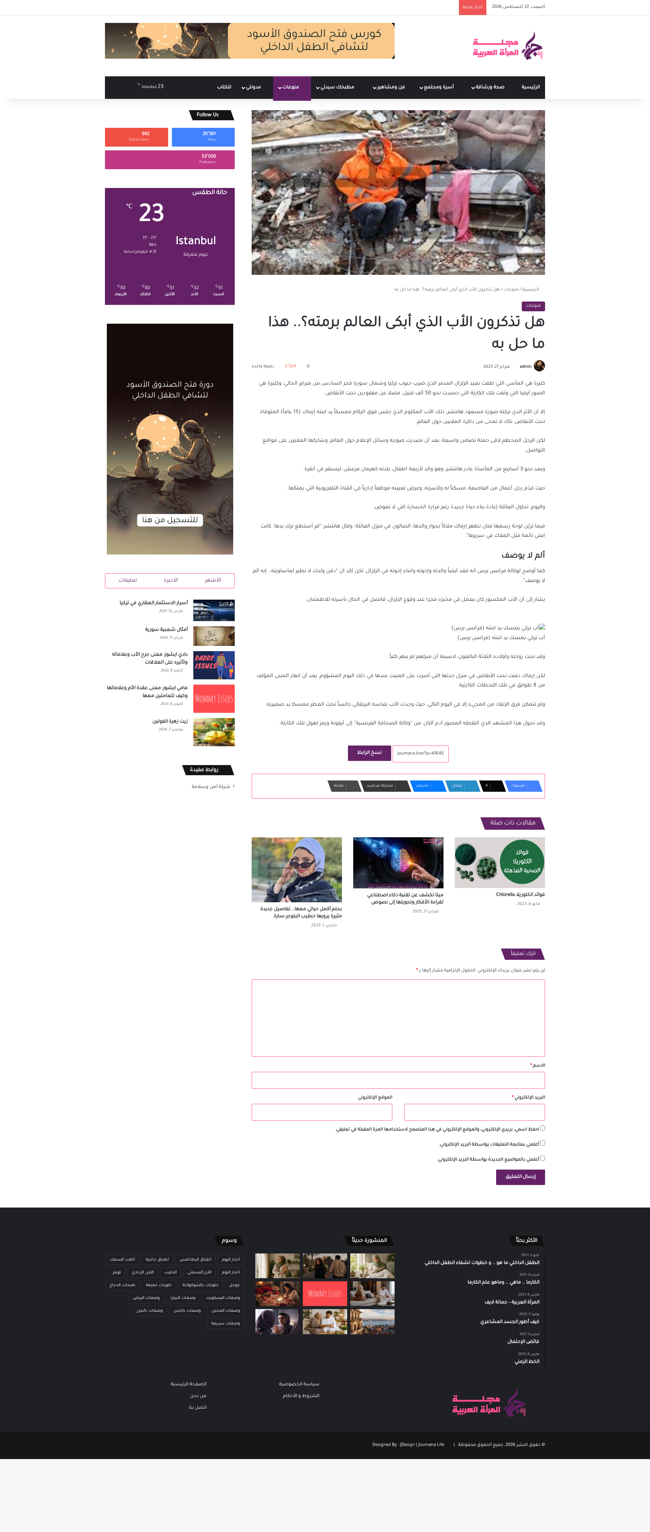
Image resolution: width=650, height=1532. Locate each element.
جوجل (234, 1285)
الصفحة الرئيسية (189, 1384)
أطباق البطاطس (195, 1260)
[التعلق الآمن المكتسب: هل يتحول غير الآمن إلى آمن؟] (372, 1265)
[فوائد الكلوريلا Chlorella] (500, 862)
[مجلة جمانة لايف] (507, 45)
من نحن (198, 1396)
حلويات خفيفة (159, 1285)
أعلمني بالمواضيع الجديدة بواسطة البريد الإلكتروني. (488, 1160)
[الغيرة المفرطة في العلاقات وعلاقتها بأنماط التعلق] (325, 1265)
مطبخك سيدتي (337, 87)
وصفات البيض (146, 1298)
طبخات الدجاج (122, 1285)
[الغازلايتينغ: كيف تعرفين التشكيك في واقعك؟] (277, 1321)
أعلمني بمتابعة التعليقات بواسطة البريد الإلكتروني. (489, 1145)
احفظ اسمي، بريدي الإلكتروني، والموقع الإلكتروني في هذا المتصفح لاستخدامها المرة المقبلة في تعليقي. (437, 1129)
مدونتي (254, 87)
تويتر (117, 1272)
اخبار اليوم (231, 1272)
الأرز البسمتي (199, 1272)
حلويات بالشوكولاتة (200, 1285)
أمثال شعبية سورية (166, 630)
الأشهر (213, 580)
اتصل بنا (198, 1408)
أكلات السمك (122, 1260)
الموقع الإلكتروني (375, 1098)
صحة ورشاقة (491, 87)
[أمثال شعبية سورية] (214, 636)
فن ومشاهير (391, 87)
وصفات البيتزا (183, 1298)
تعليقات (127, 580)
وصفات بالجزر (150, 1311)
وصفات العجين (225, 1311)
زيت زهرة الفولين (170, 721)
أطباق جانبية (157, 1260)
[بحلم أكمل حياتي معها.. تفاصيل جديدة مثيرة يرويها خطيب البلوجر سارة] (297, 869)
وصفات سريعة (225, 1323)
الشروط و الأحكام (301, 1396)
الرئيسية (531, 87)
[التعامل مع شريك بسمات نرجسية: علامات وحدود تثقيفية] (277, 1265)
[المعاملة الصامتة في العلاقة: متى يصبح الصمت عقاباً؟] (372, 1293)
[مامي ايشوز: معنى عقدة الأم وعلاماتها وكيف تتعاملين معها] (214, 699)
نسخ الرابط (369, 753)
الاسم (537, 1066)
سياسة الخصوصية (299, 1384)
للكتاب (224, 87)
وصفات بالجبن (187, 1311)
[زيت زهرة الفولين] (214, 732)
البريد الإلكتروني (528, 1098)
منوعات (291, 87)
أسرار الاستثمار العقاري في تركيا (154, 603)
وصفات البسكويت (223, 1298)
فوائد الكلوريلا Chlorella (520, 895)
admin (526, 367)
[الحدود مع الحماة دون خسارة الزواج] (325, 1321)
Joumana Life (431, 1445)
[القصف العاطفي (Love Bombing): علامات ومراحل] (277, 1293)
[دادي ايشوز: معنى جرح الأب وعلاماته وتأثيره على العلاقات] (214, 665)
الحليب (170, 1272)
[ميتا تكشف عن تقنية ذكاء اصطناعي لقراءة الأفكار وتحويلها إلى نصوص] (398, 862)
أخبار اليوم (231, 1260)
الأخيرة (171, 580)
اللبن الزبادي (143, 1272)
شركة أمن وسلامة (211, 787)
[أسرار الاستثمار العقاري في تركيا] (214, 610)
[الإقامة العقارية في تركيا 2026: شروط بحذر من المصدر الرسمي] (372, 1321)
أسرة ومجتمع (439, 87)
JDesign (407, 1445)
